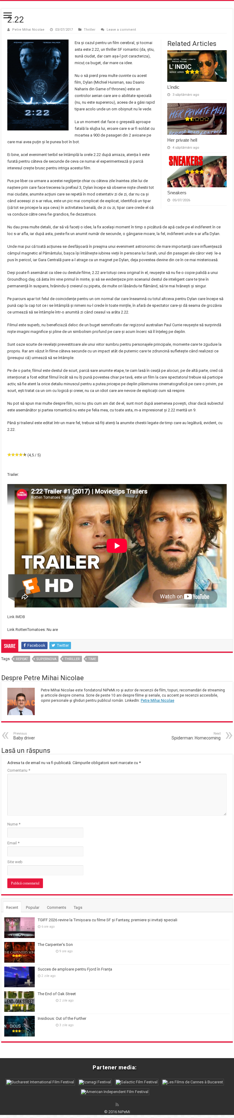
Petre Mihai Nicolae (28, 30)
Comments (56, 907)
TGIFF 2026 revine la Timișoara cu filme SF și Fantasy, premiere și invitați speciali (107, 920)
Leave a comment (121, 30)
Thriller (89, 30)
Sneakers (176, 192)
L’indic (173, 87)
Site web (15, 862)
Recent (12, 907)
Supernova (46, 659)
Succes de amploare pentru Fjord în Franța (75, 969)
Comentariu (18, 770)
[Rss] (117, 1104)
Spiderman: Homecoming (196, 736)
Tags (78, 907)
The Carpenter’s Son (55, 944)
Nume (13, 824)
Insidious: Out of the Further (62, 1018)
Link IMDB (16, 616)
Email (13, 843)
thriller (72, 659)
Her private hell (182, 140)
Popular (32, 907)
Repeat (22, 659)
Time (92, 659)
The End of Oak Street (57, 994)
